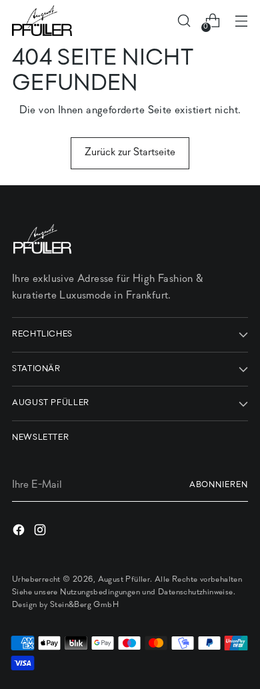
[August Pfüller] (42, 20)
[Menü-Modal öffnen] (241, 21)
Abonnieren (218, 485)
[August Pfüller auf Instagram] (41, 532)
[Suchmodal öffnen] (183, 21)
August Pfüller (124, 580)
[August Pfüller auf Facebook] (20, 532)
